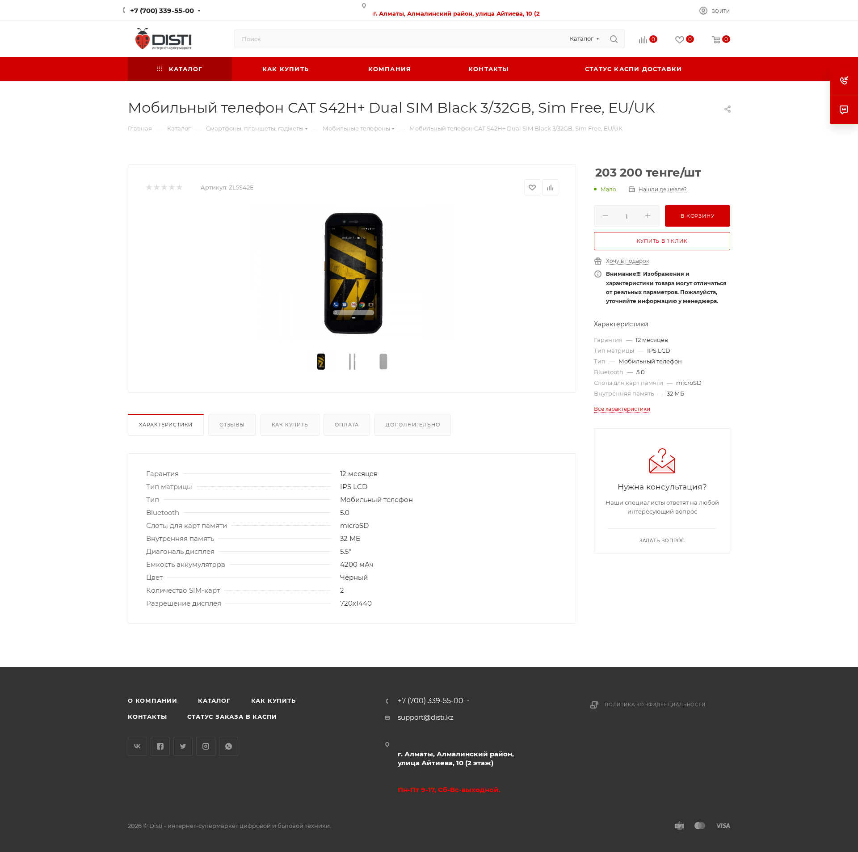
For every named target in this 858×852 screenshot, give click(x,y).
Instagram (205, 746)
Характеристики (166, 425)
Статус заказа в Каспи (232, 716)
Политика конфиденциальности (655, 705)
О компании (152, 700)
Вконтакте (137, 746)
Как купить (290, 425)
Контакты (147, 716)
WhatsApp (228, 746)
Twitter (183, 746)
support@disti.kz (426, 717)
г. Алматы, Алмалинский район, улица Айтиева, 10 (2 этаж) (456, 758)
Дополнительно (413, 425)
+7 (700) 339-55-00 (162, 10)
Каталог (214, 700)
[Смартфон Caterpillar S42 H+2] (352, 274)
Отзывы (232, 425)
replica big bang (155, 157)
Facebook (160, 746)
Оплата (347, 425)
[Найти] (614, 39)
